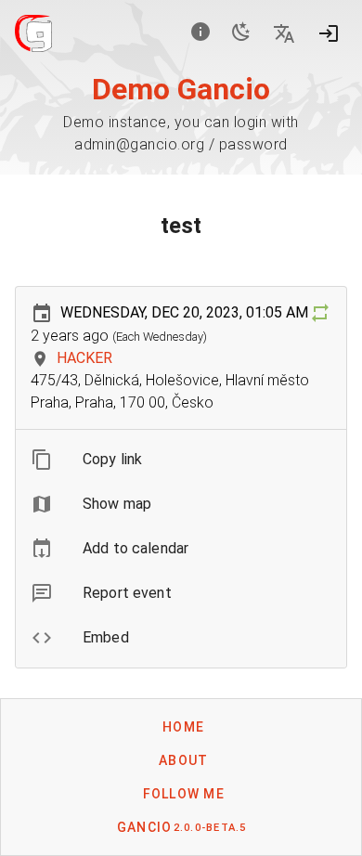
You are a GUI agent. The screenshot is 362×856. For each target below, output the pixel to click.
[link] (181, 548)
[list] (181, 549)
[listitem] (181, 459)
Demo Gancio (181, 89)
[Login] (328, 33)
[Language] (284, 33)
